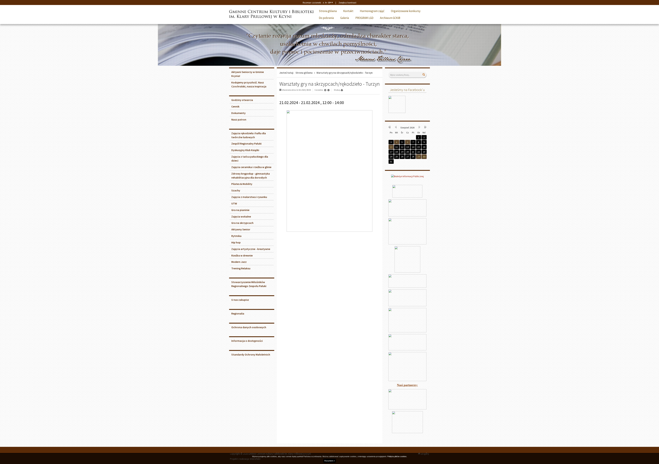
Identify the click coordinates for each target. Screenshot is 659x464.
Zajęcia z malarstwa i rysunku (249, 197)
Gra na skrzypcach (242, 223)
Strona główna (328, 11)
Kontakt (348, 11)
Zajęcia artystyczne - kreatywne (250, 249)
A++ (330, 2)
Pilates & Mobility (241, 184)
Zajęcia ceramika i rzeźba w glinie (251, 167)
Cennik (235, 106)
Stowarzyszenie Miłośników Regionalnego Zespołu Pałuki (248, 284)
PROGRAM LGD (364, 18)
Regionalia (237, 313)
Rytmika (236, 236)
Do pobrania (326, 18)
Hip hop (236, 242)
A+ (326, 2)
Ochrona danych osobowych (248, 327)
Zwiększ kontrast (347, 2)
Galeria (344, 18)
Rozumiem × (329, 461)
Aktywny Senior (240, 229)
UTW (234, 203)
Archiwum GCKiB (390, 18)
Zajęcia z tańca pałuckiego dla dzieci (249, 158)
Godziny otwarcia (242, 100)
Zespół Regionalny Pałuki (246, 143)
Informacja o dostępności (247, 340)
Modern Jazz (239, 261)
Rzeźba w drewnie (242, 255)
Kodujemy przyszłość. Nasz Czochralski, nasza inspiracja (248, 84)
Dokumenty (238, 113)
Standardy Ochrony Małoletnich (250, 354)
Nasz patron (238, 119)
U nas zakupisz (240, 299)
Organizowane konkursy (405, 11)
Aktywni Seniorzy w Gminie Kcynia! (247, 74)
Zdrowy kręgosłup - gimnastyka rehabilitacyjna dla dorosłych (250, 175)
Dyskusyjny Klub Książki (245, 150)
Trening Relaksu (240, 268)
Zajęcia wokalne (241, 216)
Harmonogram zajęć (372, 11)
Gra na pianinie (240, 210)
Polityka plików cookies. (397, 456)
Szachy (235, 190)
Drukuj (337, 90)
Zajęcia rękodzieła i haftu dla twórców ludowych (248, 135)
